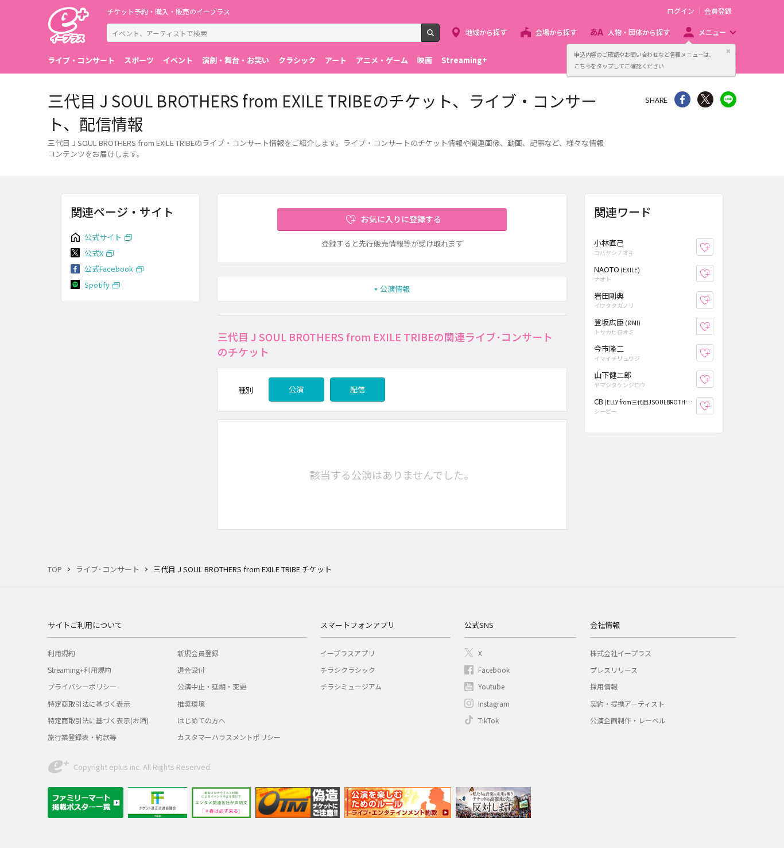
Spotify (97, 284)
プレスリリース (614, 669)
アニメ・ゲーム (382, 60)
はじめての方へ (201, 720)
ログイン (680, 11)
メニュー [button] (712, 32)
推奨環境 (191, 703)
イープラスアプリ (347, 653)
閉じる (728, 51)
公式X (93, 253)
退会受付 (191, 669)
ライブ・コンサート (81, 60)
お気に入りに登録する (401, 219)
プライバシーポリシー (82, 686)
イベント (178, 60)
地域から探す (486, 32)
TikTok (488, 720)
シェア (682, 99)
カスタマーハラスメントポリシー (229, 737)
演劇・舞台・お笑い (235, 60)
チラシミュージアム (351, 686)
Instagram (494, 703)
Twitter (705, 99)
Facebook (494, 669)
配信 (357, 389)
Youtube (491, 686)
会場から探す (556, 32)
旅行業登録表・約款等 (82, 737)
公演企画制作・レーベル (628, 720)
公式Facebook (108, 268)
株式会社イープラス (620, 653)
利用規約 (61, 653)
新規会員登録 (198, 653)
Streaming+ (464, 60)
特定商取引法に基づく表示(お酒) (98, 720)
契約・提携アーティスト (627, 703)
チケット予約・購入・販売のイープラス (168, 11)
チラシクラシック (347, 669)
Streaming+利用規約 (79, 669)
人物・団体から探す (639, 32)
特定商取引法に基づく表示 (89, 703)
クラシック (297, 60)
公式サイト (103, 237)
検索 (439, 37)
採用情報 (604, 686)
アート (336, 60)
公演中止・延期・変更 (211, 686)
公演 (296, 389)
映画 (424, 60)
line (728, 99)
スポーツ (139, 60)
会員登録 (718, 11)
